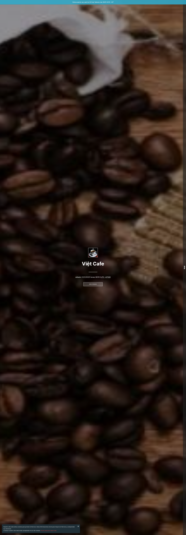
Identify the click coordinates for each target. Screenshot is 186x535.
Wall (184, 267)
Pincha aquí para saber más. (49, 530)
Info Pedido (93, 284)
